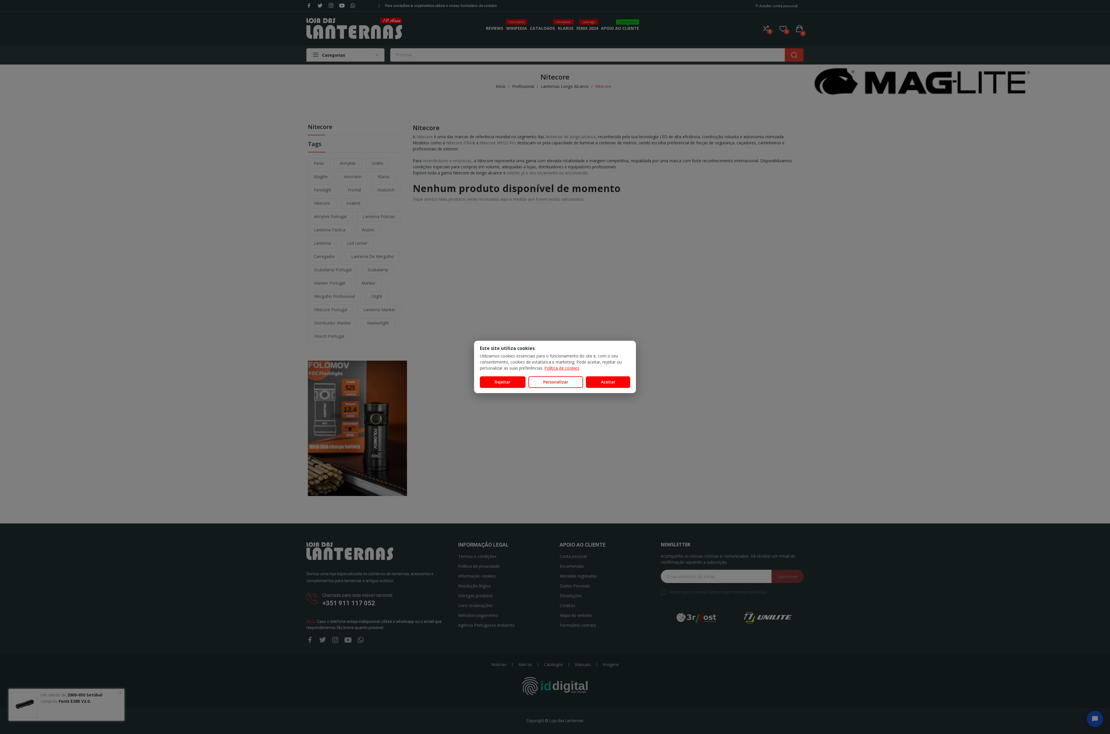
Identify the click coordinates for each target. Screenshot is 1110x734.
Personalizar (555, 382)
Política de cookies (561, 368)
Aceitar (608, 382)
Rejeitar (502, 382)
